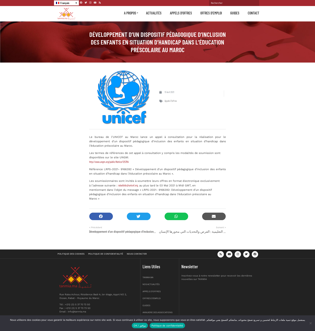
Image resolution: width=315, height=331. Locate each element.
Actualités (154, 13)
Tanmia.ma (148, 277)
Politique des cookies (71, 254)
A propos (130, 13)
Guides (234, 13)
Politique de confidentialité (105, 254)
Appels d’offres (181, 13)
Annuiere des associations (157, 312)
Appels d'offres (171, 100)
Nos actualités (151, 284)
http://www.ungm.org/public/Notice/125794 (109, 161)
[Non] (310, 323)
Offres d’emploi (211, 13)
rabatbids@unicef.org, (128, 185)
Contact (253, 13)
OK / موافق (140, 325)
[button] (101, 216)
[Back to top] (299, 319)
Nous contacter (137, 254)
